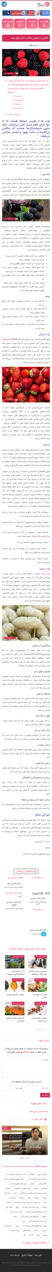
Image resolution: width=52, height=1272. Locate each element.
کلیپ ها (38, 1255)
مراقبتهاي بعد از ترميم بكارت (29, 1216)
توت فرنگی (20, 100)
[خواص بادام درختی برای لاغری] (37, 1008)
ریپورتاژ (36, 1197)
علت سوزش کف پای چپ (30, 1207)
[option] (25, 1142)
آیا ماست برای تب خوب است (16, 1174)
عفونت (44, 1207)
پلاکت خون (26, 1230)
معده (15, 1216)
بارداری (32, 1183)
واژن (17, 1225)
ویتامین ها (8, 1225)
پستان (36, 1230)
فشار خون (9, 1207)
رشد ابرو (7, 1193)
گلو (25, 1235)
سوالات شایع (27, 1255)
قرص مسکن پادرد (16, 1211)
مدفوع (44, 1216)
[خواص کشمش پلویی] (14, 985)
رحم (15, 1193)
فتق (17, 1207)
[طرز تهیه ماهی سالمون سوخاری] (14, 1008)
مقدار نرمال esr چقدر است (38, 1221)
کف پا (31, 1235)
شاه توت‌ (19, 96)
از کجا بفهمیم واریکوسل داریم (14, 1179)
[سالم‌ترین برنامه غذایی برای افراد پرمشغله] (37, 962)
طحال (8, 1202)
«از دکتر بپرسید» (22, 1052)
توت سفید (19, 108)
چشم (45, 1235)
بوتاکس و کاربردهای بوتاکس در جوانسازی (24, 1148)
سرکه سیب (12, 1197)
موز (24, 1221)
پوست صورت (15, 1230)
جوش (36, 1188)
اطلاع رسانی (42, 1183)
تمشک (18, 104)
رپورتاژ (44, 1197)
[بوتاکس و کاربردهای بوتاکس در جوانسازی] (25, 1140)
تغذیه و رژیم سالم (40, 956)
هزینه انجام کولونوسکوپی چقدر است (34, 1225)
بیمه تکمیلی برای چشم (38, 1111)
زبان (29, 1197)
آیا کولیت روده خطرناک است (37, 1179)
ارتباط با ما (14, 1255)
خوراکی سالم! (15, 114)
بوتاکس (44, 1188)
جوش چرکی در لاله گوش (22, 1188)
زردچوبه (21, 1197)
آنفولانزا (32, 1174)
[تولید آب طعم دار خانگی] (37, 985)
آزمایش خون (42, 1174)
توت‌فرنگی (6, 339)
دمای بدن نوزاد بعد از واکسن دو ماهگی (33, 1193)
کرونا (38, 1235)
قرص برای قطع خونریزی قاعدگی (36, 1211)
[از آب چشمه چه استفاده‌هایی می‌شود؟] (14, 962)
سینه (45, 1202)
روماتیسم (46, 536)
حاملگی (8, 1188)
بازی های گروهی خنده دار (17, 1183)
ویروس (44, 1230)
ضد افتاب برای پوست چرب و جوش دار (27, 1202)
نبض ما (46, 141)
